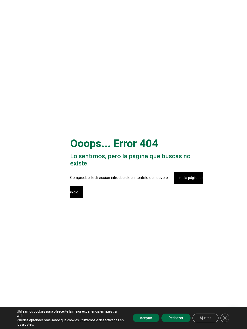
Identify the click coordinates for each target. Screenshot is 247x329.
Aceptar (146, 318)
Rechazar (176, 318)
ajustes (27, 324)
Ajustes (205, 318)
